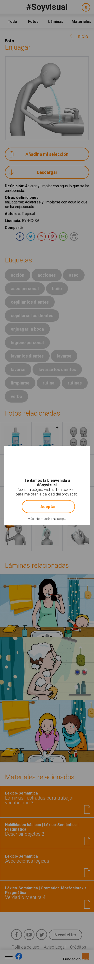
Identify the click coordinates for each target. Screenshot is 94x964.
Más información (39, 519)
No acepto (59, 519)
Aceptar (48, 506)
